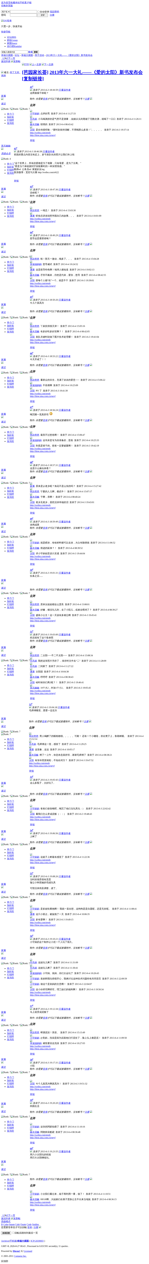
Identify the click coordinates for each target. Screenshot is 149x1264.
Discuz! (16, 1251)
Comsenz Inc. (20, 1256)
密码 (3, 15)
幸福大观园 (7, 55)
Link (17, 1224)
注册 (52, 15)
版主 (3, 103)
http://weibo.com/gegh (40, 132)
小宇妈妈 (34, 113)
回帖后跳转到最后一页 (26, 1233)
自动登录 (44, 12)
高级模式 (5, 1221)
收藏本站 (15, 2)
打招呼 (10, 120)
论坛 (11, 37)
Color (6, 1224)
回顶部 (4, 1261)
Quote (23, 1224)
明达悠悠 (34, 210)
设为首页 (5, 2)
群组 (12, 40)
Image (12, 1224)
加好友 (10, 117)
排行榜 (14, 46)
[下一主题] (47, 64)
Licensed (28, 1251)
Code (29, 1224)
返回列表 (5, 61)
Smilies (35, 1224)
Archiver (5, 1241)
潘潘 (32, 216)
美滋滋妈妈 (36, 264)
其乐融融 (5, 146)
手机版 (13, 1241)
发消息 (10, 123)
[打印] (25, 64)
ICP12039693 (37, 1241)
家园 (12, 43)
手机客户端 (25, 2)
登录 (45, 99)
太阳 (32, 130)
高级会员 (5, 153)
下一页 (11, 58)
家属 (3, 96)
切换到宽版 (7, 5)
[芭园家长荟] (35, 72)
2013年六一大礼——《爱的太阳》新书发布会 (69, 55)
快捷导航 (5, 31)
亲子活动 (39, 55)
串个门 (10, 114)
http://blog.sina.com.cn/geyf (42, 135)
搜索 (30, 52)
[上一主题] (35, 64)
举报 (32, 140)
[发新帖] (15, 61)
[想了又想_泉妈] (2, 72)
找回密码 (54, 11)
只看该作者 (65, 90)
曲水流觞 (34, 124)
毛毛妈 (33, 119)
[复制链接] (33, 78)
